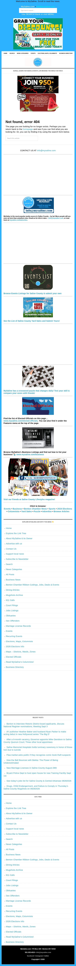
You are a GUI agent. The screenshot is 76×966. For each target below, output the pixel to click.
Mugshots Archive (14, 595)
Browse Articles (61, 511)
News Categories (14, 569)
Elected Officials (13, 657)
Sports (52, 509)
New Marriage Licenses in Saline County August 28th (32, 768)
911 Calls (10, 600)
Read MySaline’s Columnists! (20, 662)
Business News (13, 579)
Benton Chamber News (35, 509)
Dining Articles (12, 590)
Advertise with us (14, 543)
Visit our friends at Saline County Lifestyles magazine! (29, 499)
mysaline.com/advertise (18, 220)
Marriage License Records (18, 626)
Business (17, 509)
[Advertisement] (38, 176)
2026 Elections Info (15, 646)
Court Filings (12, 605)
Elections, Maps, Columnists (19, 641)
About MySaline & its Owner (19, 538)
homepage (28, 129)
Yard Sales (26, 511)
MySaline (38, 62)
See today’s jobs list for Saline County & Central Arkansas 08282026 (39, 781)
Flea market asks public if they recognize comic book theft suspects (39, 755)
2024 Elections (64, 509)
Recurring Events (14, 636)
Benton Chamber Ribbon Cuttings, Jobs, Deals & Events (32, 585)
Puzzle (37, 511)
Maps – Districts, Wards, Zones (21, 651)
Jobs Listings (12, 610)
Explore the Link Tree (16, 533)
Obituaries (11, 615)
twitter (46, 956)
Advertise (47, 511)
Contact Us (11, 549)
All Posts (10, 574)
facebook (30, 956)
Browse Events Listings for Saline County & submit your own (32, 293)
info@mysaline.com (45, 6)
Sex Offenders (12, 621)
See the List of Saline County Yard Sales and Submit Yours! (32, 321)
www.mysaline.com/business (30, 454)
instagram (39, 956)
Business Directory (15, 667)
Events (7, 509)
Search (9, 564)
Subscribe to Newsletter (17, 559)
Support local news (15, 554)
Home (9, 528)
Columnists (13, 511)
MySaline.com (27, 6)
